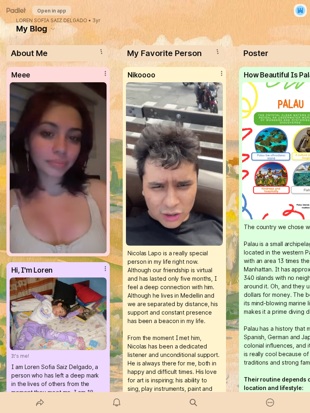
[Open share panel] (40, 402)
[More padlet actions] (270, 402)
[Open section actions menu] (101, 52)
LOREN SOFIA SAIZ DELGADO (51, 20)
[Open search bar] (193, 402)
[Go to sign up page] (300, 10)
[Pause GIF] (100, 247)
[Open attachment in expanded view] (58, 167)
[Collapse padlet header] (52, 28)
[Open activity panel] (117, 402)
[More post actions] (100, 76)
